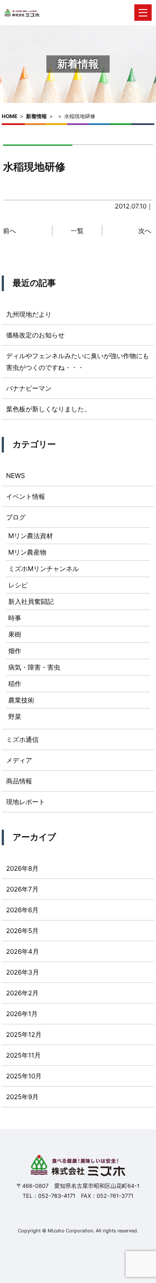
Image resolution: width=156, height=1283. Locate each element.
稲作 (14, 684)
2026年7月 (22, 889)
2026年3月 (22, 972)
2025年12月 (24, 1034)
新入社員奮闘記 (31, 601)
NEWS (15, 476)
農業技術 (21, 700)
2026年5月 (22, 931)
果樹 (14, 634)
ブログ (16, 517)
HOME (9, 116)
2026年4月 (22, 951)
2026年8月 (22, 868)
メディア (19, 760)
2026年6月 (22, 910)
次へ (144, 231)
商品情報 (19, 781)
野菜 (14, 716)
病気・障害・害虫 (34, 667)
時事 (14, 618)
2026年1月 (22, 1014)
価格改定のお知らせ (35, 335)
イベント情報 (25, 496)
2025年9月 (22, 1097)
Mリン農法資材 (30, 536)
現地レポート (25, 802)
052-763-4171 (56, 1196)
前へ (9, 231)
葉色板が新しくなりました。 (48, 409)
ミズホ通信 (22, 739)
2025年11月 (23, 1055)
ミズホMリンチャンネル (43, 569)
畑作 (14, 651)
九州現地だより (29, 314)
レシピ (18, 585)
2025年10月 (24, 1076)
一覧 (77, 231)
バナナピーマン (29, 388)
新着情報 (36, 116)
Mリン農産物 (27, 552)
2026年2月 (22, 993)
